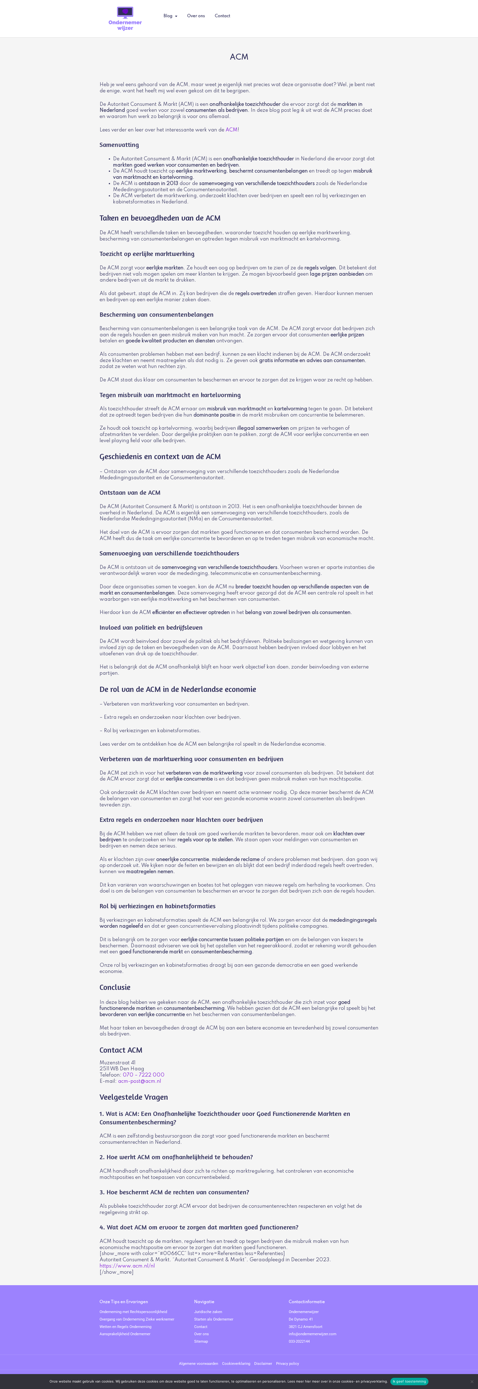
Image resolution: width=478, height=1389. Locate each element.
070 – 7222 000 (144, 1075)
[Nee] (471, 1381)
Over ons (196, 16)
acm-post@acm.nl (139, 1081)
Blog (168, 16)
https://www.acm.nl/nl (127, 1266)
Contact (222, 16)
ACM (232, 130)
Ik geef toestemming (409, 1381)
